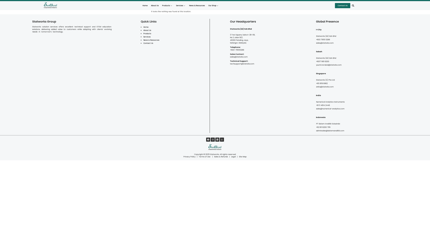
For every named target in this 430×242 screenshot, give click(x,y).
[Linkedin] (217, 140)
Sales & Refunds (220, 156)
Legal (233, 156)
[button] (353, 5)
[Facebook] (208, 140)
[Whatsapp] (222, 140)
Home (145, 5)
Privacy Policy (189, 156)
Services (179, 5)
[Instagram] (213, 140)
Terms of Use (205, 156)
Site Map (243, 156)
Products (166, 5)
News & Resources (197, 5)
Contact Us (148, 43)
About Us (155, 5)
